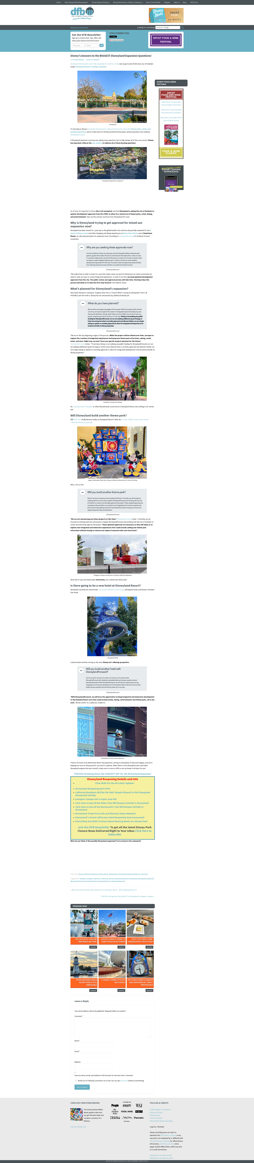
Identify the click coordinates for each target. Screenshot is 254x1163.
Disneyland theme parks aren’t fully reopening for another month (94, 64)
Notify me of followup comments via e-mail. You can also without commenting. (110, 1080)
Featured (144, 874)
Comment (79, 1016)
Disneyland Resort (133, 874)
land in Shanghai (82, 406)
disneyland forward (77, 881)
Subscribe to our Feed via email (161, 1158)
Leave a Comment (92, 60)
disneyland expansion (146, 879)
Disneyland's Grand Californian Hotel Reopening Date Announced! (109, 817)
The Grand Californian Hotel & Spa (111, 589)
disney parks (113, 874)
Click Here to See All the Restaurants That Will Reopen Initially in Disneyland (109, 808)
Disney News (103, 874)
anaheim (83, 879)
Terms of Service (156, 1118)
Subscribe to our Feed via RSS (161, 1155)
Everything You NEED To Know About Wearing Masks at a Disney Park (111, 821)
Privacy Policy (155, 1115)
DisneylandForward (77, 135)
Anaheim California (93, 879)
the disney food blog (78, 7)
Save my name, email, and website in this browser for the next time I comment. (104, 1075)
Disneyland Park (91, 881)
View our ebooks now (78, 1127)
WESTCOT (77, 419)
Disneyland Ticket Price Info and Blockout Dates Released (105, 813)
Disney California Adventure (119, 879)
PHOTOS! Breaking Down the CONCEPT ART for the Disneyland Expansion (112, 773)
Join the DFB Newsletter (94, 827)
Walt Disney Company (168, 1135)
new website (97, 143)
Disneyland (123, 874)
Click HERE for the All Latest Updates (114, 783)
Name (77, 1041)
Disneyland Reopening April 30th (92, 788)
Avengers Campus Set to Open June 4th (96, 799)
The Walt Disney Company (159, 1141)
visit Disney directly (167, 1144)
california (104, 879)
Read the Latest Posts (79, 28)
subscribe (124, 1080)
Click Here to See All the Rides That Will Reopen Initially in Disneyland (112, 803)
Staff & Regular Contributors (160, 1109)
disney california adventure (88, 874)
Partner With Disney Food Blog (161, 1121)
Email (77, 1051)
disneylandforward (118, 881)
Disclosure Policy (156, 1112)
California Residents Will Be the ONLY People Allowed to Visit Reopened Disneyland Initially (112, 794)
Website (77, 1062)
